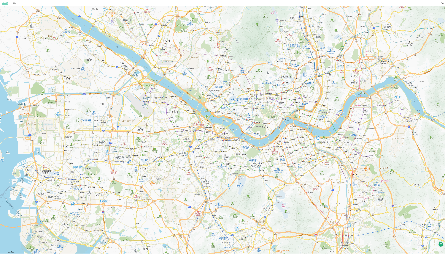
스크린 (5, 3)
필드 (14, 3)
